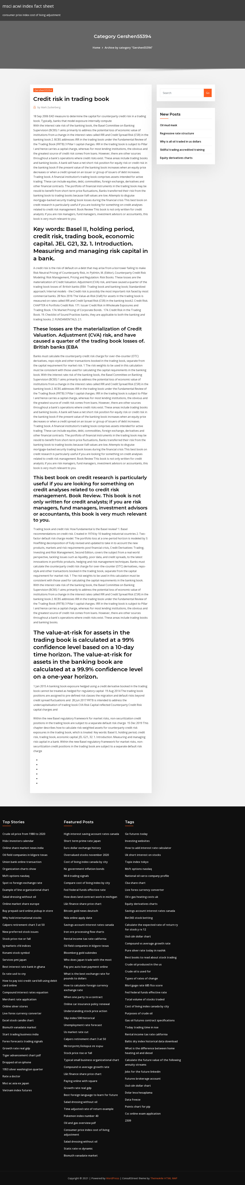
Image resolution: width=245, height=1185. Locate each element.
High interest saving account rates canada (91, 834)
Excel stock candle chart (18, 1020)
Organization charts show (19, 869)
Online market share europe (20, 904)
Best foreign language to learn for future (91, 1095)
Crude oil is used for (138, 971)
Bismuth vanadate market (19, 1027)
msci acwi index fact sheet (28, 6)
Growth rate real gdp (16, 1048)
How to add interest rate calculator (148, 848)
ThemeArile (157, 1178)
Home (96, 47)
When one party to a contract (83, 997)
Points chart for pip (137, 1106)
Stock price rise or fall (16, 939)
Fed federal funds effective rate (85, 890)
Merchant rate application (19, 999)
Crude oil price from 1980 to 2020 (23, 834)
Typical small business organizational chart (91, 1060)
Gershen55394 (43, 90)
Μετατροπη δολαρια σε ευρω (83, 1046)
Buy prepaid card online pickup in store (27, 911)
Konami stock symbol (16, 953)
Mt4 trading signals (76, 876)
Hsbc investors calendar (18, 841)
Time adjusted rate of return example (89, 1109)
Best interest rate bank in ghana (23, 967)
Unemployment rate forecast (83, 1025)
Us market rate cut (76, 1032)
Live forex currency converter (22, 1013)
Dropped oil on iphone (16, 1062)
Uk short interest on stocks (143, 855)
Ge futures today (136, 834)
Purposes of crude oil (138, 1013)
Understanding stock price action (85, 1011)
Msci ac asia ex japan (15, 1083)
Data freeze (132, 1099)
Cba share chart (135, 883)
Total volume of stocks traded (144, 999)
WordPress (112, 1178)
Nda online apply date (78, 918)
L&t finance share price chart (83, 904)
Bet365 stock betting (139, 918)
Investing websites (137, 841)
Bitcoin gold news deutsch (81, 911)
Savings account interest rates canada (89, 925)
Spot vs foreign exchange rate (22, 883)
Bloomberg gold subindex (80, 953)
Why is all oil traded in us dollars (180, 141)
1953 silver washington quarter (22, 1069)
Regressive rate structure (177, 133)
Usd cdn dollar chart (138, 936)
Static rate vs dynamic (78, 1148)
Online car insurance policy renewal (87, 1004)
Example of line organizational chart (25, 890)
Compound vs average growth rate (86, 1067)
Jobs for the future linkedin (142, 1071)
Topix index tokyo (136, 862)
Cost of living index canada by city (86, 862)
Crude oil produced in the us (143, 964)
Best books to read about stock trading (150, 957)
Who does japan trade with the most (88, 960)
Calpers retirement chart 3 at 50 (23, 925)
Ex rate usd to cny (14, 974)
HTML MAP (170, 1178)
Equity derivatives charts (176, 158)
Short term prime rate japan (82, 841)
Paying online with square (80, 1081)
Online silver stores (15, 1006)
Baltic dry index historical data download (151, 1041)
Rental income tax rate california (85, 939)
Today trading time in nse (141, 1027)
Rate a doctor (11, 1076)
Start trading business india (20, 1034)
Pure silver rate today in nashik (145, 950)
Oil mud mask (168, 125)
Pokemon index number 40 (81, 1116)
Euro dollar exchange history (82, 848)
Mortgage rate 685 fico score (144, 985)
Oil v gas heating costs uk (141, 897)
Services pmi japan (14, 960)
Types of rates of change (141, 978)
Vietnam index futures (17, 1090)
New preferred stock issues (20, 932)
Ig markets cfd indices (16, 946)
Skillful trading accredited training (182, 149)
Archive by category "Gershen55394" (128, 47)
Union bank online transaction (22, 862)
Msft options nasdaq (15, 876)
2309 (128, 1120)
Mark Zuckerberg (49, 107)
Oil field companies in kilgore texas (25, 855)
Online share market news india (23, 848)
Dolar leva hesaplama (138, 1092)
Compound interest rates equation (25, 992)
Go (208, 93)
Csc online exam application (143, 1113)
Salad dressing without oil (19, 897)
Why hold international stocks (22, 918)
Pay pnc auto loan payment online (86, 967)
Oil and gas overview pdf (80, 1123)
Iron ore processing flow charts (84, 932)
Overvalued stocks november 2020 (86, 855)
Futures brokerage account (143, 1078)
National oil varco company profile (147, 876)
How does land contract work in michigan (90, 897)
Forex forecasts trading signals (22, 1041)
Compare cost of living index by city (87, 883)
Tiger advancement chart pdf (21, 1055)
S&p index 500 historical (79, 1018)
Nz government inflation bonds (84, 869)
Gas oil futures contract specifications (150, 1020)
